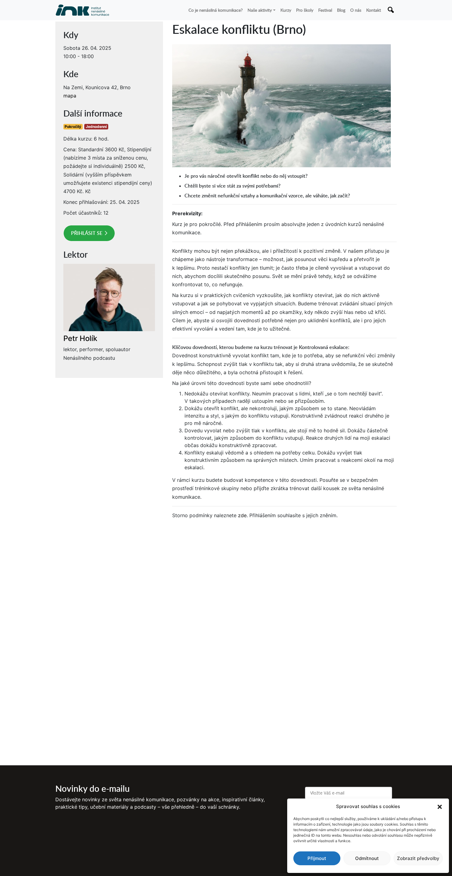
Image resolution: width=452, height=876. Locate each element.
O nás (355, 10)
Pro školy (304, 10)
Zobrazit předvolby (418, 858)
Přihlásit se (86, 233)
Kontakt (373, 10)
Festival (325, 10)
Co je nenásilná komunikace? (215, 10)
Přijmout (316, 858)
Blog (341, 10)
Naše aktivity (260, 10)
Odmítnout (367, 858)
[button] (440, 806)
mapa (69, 96)
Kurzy (285, 10)
